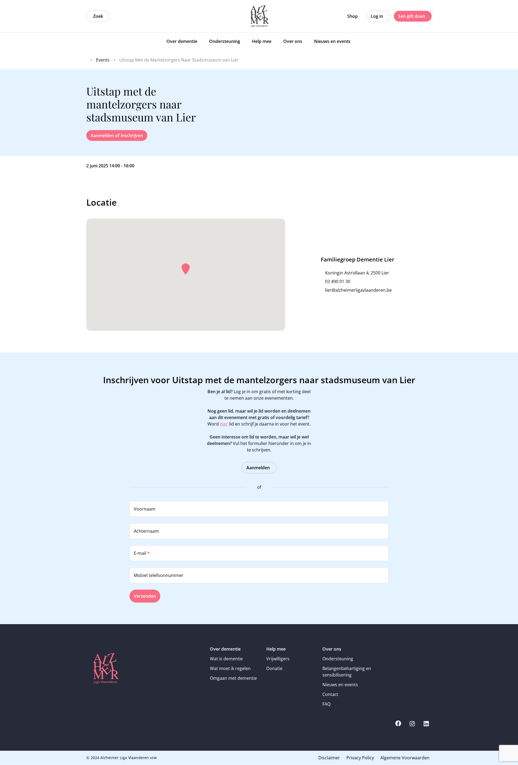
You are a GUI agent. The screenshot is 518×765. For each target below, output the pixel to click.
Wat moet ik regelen (230, 668)
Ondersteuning (337, 659)
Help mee (276, 649)
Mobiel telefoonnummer (158, 575)
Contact (330, 694)
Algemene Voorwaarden (405, 758)
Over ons (331, 649)
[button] (185, 269)
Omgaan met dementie (233, 678)
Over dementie (225, 649)
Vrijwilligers (277, 659)
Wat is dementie (226, 659)
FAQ (326, 704)
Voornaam (144, 509)
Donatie (274, 668)
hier (224, 424)
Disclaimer (329, 758)
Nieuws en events (340, 685)
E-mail (142, 553)
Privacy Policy (360, 758)
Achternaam (146, 531)
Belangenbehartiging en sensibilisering (346, 671)
